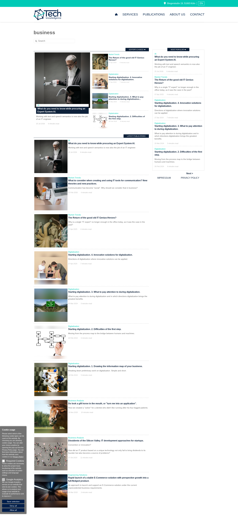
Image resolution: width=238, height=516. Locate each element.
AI (38, 105)
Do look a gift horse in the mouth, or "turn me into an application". (102, 403)
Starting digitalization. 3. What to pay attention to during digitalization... (126, 98)
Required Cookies (15, 461)
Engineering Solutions (77, 475)
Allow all (13, 510)
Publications (154, 14)
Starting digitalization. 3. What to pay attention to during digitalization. (104, 292)
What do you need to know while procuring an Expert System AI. (101, 143)
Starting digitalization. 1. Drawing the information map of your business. (105, 366)
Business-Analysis (76, 400)
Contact (197, 14)
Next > (189, 173)
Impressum (164, 178)
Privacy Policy (190, 178)
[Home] (116, 14)
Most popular (177, 50)
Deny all (13, 506)
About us (177, 14)
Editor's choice (136, 50)
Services (130, 14)
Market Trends (114, 54)
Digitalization (113, 74)
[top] (233, 511)
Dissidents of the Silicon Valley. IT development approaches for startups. (106, 440)
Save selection (13, 501)
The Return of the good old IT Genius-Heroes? (92, 218)
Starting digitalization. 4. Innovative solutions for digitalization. (125, 78)
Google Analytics (14, 479)
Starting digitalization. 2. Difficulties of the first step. (94, 329)
